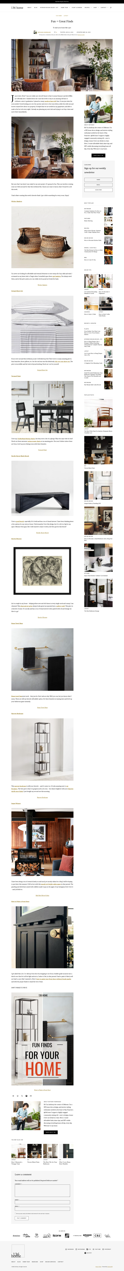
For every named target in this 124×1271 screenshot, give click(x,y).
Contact (103, 7)
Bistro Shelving (88, 221)
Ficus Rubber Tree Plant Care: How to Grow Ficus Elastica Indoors (92, 333)
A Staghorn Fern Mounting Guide (93, 363)
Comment (18, 1184)
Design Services (50, 1261)
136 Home (59, 15)
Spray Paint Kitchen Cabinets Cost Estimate (96, 575)
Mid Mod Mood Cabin (42, 895)
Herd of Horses (42, 617)
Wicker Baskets (42, 285)
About (29, 7)
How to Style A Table (90, 314)
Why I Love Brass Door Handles (64, 1163)
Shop (95, 7)
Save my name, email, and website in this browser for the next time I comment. (32, 1213)
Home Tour (64, 7)
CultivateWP (109, 1266)
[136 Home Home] (17, 8)
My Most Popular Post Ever (62, 1)
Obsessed (35, 1261)
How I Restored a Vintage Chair (16, 1163)
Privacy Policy (98, 1266)
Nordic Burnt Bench (42, 533)
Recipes (87, 7)
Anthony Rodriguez (44, 32)
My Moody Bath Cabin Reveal (92, 384)
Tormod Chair (42, 450)
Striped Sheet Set (42, 370)
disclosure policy (81, 34)
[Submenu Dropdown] (69, 7)
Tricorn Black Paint (33, 1162)
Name (17, 1199)
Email (17, 1206)
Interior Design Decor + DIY (49, 7)
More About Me (51, 1132)
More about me (98, 155)
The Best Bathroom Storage (91, 611)
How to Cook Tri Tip (90, 260)
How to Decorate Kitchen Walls (92, 240)
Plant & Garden (77, 7)
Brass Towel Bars (42, 708)
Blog (35, 7)
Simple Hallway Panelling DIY (92, 503)
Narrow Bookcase (42, 797)
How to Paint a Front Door (42, 1090)
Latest (66, 15)
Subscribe (98, 189)
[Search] (111, 7)
